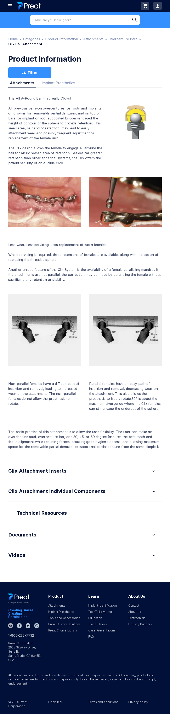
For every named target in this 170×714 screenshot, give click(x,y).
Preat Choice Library (62, 630)
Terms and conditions (103, 702)
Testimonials (136, 618)
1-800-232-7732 (21, 635)
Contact (133, 605)
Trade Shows (97, 624)
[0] (145, 6)
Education (95, 618)
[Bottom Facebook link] (19, 625)
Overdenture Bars (123, 39)
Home (13, 39)
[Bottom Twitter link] (28, 625)
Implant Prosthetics (61, 611)
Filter (33, 73)
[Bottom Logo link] (18, 598)
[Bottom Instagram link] (36, 625)
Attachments (93, 39)
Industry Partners (140, 624)
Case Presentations (101, 630)
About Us (134, 611)
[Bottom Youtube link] (10, 625)
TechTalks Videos (100, 611)
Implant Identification (102, 605)
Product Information (61, 39)
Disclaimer (55, 702)
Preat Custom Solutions (64, 624)
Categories (31, 39)
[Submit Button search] (136, 20)
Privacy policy (138, 702)
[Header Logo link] (29, 5)
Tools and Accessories (64, 618)
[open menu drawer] (10, 5)
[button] (85, 471)
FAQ (91, 636)
